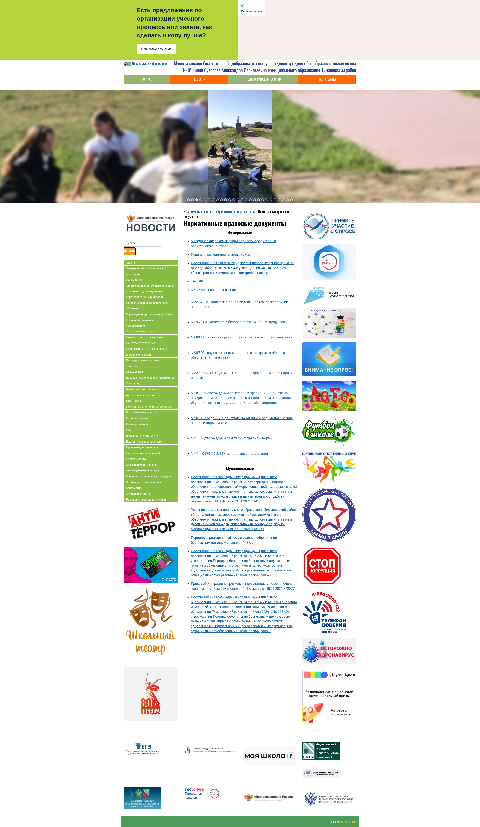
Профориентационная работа (145, 453)
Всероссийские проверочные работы (150, 377)
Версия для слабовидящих (149, 63)
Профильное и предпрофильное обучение (147, 305)
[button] (188, 199)
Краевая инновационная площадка (148, 476)
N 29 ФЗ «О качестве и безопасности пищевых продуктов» (239, 322)
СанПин (197, 281)
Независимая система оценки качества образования (145, 340)
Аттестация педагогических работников (144, 398)
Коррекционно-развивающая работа (149, 314)
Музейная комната (138, 493)
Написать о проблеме (156, 49)
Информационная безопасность (146, 348)
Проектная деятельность (142, 447)
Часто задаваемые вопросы (144, 482)
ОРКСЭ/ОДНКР (136, 371)
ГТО (128, 429)
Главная (131, 262)
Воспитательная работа (141, 412)
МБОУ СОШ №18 (348, 822)
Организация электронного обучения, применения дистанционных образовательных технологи (150, 291)
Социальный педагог (139, 424)
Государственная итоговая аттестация (143, 363)
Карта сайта (134, 487)
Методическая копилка (141, 389)
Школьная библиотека (140, 435)
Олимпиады (134, 383)
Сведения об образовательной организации (146, 271)
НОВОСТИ (199, 79)
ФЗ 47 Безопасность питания (213, 290)
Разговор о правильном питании (146, 499)
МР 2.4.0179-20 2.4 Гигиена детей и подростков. (230, 453)
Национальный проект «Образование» (140, 322)
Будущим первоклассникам (144, 441)
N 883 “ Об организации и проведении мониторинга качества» (241, 337)
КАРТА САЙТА (327, 79)
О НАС (147, 79)
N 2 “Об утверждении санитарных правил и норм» (231, 438)
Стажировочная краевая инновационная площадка (142, 467)
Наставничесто (136, 459)
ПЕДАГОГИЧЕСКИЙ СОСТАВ (263, 79)
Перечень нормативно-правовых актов (221, 254)
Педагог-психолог (137, 418)
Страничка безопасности (142, 331)
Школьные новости (138, 354)
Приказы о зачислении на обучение (149, 406)
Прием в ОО (134, 279)
